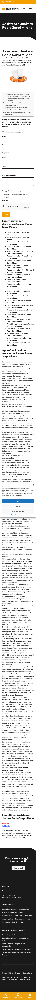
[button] (33, 485)
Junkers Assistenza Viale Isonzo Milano (16, 949)
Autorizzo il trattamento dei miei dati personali (16, 196)
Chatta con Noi (16, 897)
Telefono (6, 166)
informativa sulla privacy (17, 191)
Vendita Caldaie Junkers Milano (13, 922)
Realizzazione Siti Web (19, 977)
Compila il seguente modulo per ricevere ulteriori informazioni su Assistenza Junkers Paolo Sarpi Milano (19, 97)
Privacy (22, 514)
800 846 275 (9, 2)
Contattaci (18, 868)
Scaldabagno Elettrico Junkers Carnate (16, 935)
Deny (18, 506)
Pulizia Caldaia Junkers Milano (12, 912)
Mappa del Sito (7, 973)
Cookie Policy (15, 514)
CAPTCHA (6, 201)
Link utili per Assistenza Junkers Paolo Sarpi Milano (18, 113)
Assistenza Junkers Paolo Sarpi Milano (16, 831)
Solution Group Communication (19, 980)
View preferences (18, 511)
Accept (18, 501)
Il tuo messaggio (9, 175)
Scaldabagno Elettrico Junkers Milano (15, 909)
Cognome (5, 153)
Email (4, 157)
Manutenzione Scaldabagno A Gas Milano (17, 916)
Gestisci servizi (18, 498)
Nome (4, 145)
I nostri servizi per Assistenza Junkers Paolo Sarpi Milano (17, 104)
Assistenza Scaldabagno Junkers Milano (16, 919)
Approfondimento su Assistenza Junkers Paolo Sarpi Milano (16, 109)
